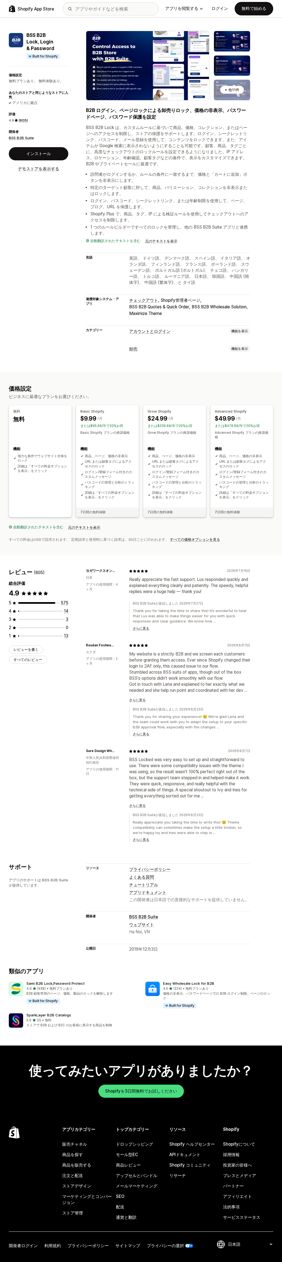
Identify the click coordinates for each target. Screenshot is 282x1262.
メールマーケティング (136, 1186)
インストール (38, 153)
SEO (120, 1196)
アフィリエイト (237, 1196)
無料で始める (254, 8)
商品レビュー (128, 1165)
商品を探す (72, 1154)
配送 (120, 1206)
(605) (23, 120)
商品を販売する (76, 1165)
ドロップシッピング (134, 1144)
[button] (73, 993)
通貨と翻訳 (126, 1217)
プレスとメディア (239, 1175)
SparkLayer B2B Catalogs (48, 1015)
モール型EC (127, 1154)
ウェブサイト (141, 924)
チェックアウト (143, 300)
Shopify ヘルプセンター (192, 1144)
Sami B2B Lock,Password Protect (55, 983)
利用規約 (52, 1245)
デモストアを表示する (38, 168)
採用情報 (231, 1154)
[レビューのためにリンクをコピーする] (118, 571)
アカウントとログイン (149, 331)
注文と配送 (72, 1175)
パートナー (233, 1186)
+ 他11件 (232, 89)
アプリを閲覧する (181, 8)
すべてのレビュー (27, 659)
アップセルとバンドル (136, 1175)
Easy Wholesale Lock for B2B (188, 983)
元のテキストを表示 (161, 241)
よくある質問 (141, 877)
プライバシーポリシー (149, 869)
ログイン (220, 8)
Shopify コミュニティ (190, 1165)
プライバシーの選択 (165, 1245)
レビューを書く (26, 649)
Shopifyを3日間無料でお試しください (141, 1091)
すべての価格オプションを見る (195, 539)
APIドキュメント (184, 1154)
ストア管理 (72, 1213)
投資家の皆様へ (237, 1165)
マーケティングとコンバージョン (87, 1199)
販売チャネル (74, 1144)
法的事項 (231, 1206)
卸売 (133, 349)
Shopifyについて (239, 1144)
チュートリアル (143, 884)
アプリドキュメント (147, 892)
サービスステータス (241, 1217)
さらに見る (141, 628)
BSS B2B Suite (21, 138)
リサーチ (177, 1175)
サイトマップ (127, 1245)
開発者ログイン (23, 1245)
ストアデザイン (76, 1186)
